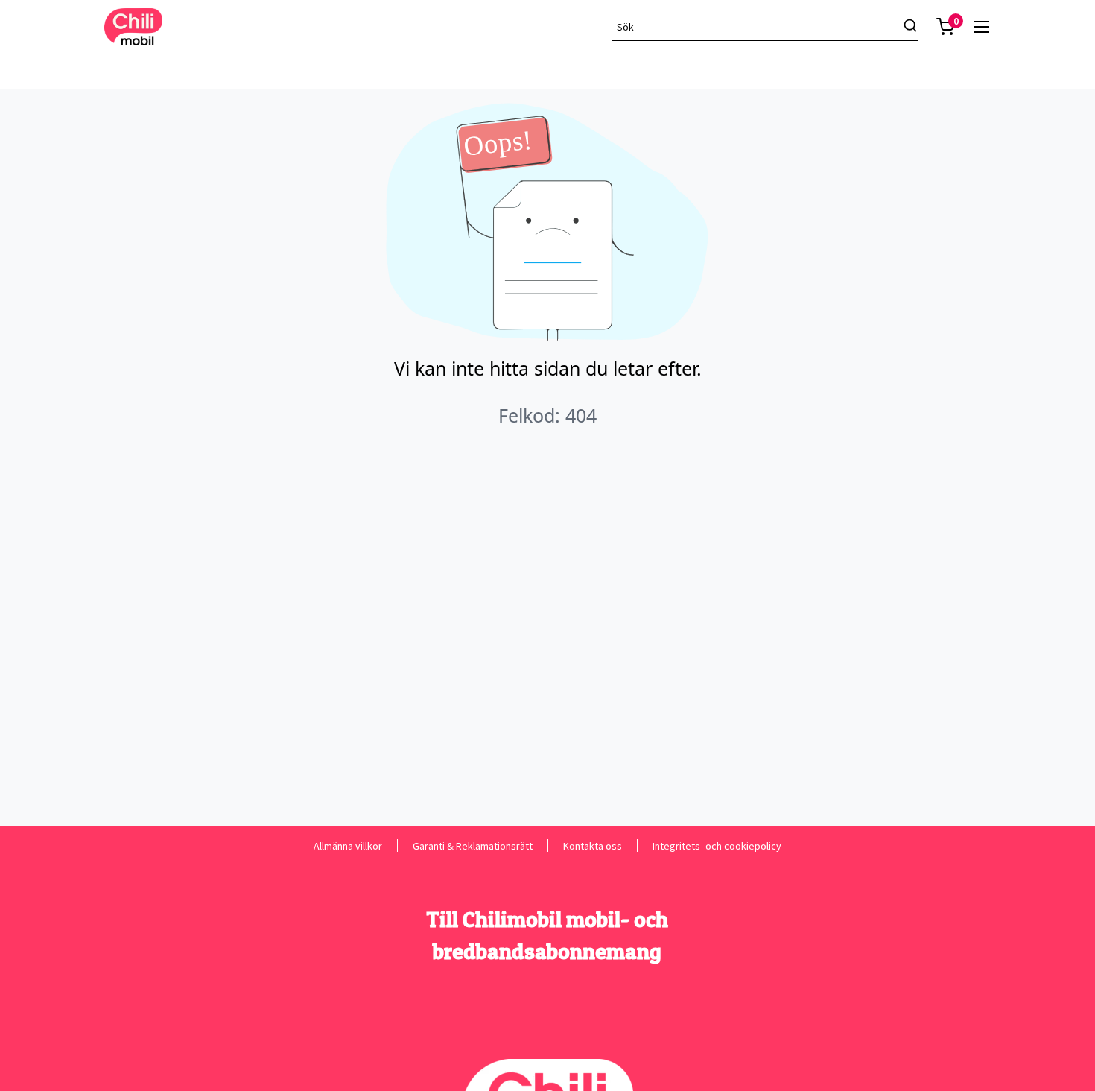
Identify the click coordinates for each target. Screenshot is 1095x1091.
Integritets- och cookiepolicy (717, 845)
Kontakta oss (592, 845)
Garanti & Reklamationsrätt (473, 845)
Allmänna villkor (348, 845)
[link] (982, 27)
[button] (945, 27)
